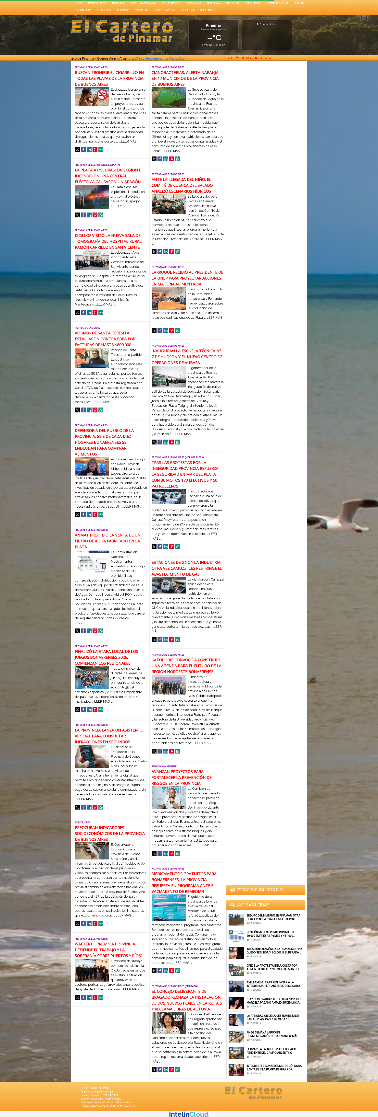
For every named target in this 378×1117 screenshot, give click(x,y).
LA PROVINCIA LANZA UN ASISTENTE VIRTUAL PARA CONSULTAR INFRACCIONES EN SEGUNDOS (109, 735)
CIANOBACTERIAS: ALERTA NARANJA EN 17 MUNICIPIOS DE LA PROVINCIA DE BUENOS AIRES (185, 78)
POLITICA (213, 3)
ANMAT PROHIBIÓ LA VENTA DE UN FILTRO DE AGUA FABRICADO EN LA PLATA (108, 540)
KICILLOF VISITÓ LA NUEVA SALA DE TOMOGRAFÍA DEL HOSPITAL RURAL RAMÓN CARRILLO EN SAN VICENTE (108, 241)
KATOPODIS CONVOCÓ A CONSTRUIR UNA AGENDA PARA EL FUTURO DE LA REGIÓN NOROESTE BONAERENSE (186, 665)
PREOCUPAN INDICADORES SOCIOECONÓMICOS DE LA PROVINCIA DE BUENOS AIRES (110, 833)
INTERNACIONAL (278, 3)
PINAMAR (118, 3)
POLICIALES (82, 10)
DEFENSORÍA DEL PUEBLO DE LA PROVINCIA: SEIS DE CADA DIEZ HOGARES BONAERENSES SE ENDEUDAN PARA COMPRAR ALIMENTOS (104, 442)
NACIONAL (233, 3)
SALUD (299, 3)
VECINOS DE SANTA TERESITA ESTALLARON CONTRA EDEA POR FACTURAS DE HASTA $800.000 (105, 338)
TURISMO (123, 10)
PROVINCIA (253, 3)
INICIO (78, 3)
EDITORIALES (97, 3)
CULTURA (187, 10)
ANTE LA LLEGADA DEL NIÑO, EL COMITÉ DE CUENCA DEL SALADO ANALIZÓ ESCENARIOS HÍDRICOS (182, 185)
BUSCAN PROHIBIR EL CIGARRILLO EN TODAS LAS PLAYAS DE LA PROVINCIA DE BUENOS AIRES (109, 78)
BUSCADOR (207, 10)
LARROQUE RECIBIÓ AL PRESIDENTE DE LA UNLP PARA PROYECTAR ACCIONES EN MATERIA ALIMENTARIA (187, 278)
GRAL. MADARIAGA (143, 3)
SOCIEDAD (142, 10)
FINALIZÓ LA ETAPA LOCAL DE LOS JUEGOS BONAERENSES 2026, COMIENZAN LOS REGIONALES (106, 657)
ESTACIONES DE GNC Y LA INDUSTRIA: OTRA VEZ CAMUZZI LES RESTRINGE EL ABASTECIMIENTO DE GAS (187, 568)
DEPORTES (103, 10)
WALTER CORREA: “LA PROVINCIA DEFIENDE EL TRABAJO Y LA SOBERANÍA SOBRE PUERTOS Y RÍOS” (108, 949)
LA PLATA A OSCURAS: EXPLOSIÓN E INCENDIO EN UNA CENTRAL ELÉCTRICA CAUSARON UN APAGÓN (108, 175)
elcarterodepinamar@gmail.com (118, 59)
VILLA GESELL (171, 3)
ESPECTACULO (165, 10)
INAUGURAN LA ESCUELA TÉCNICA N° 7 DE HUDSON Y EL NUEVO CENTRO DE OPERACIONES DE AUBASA (187, 356)
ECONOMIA (193, 3)
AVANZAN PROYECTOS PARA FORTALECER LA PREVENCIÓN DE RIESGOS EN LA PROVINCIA (182, 777)
